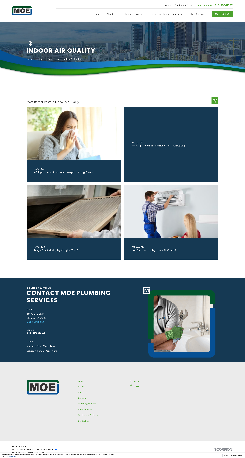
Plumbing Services (87, 403)
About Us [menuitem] (111, 13)
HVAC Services (85, 409)
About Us (82, 392)
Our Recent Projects (184, 5)
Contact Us (83, 420)
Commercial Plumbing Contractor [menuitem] (166, 13)
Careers (82, 397)
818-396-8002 (224, 5)
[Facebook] (131, 386)
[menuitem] (16, 452)
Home (81, 386)
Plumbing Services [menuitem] (133, 13)
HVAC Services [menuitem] (197, 13)
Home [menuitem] (96, 13)
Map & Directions (35, 321)
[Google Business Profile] (137, 386)
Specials (167, 5)
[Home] (22, 10)
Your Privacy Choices (45, 449)
